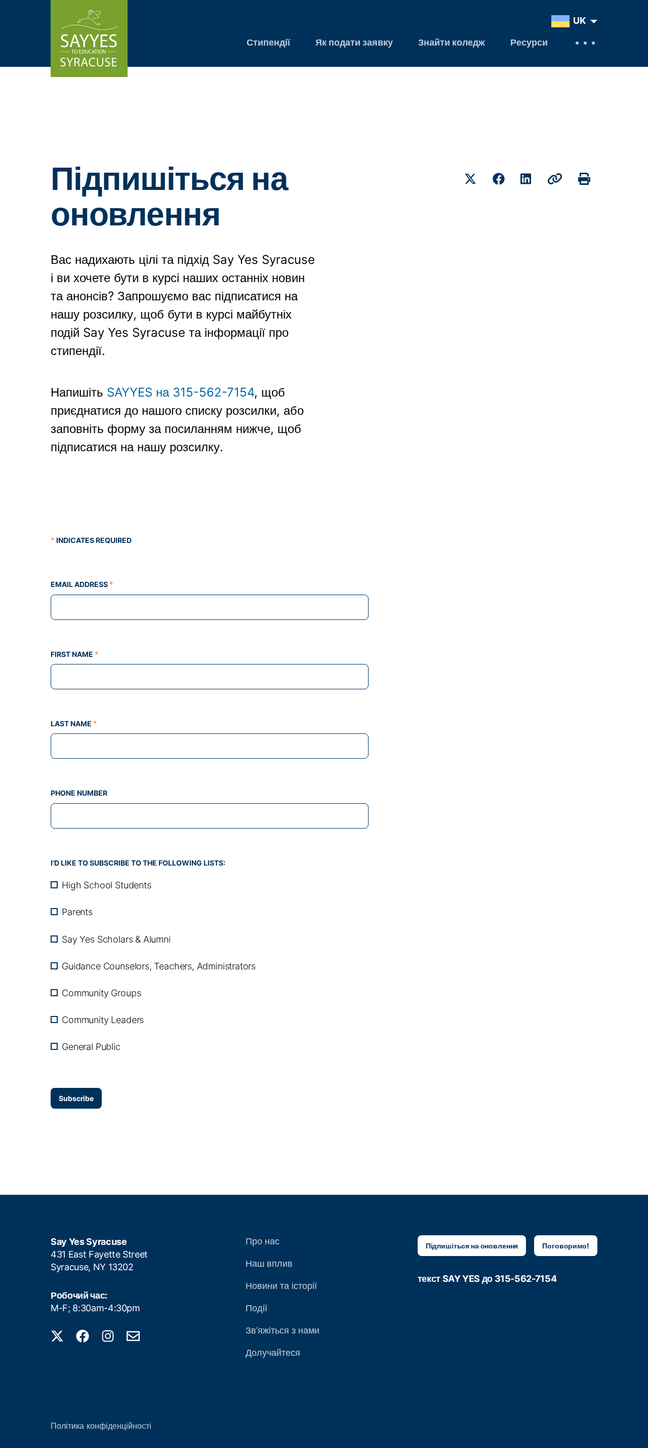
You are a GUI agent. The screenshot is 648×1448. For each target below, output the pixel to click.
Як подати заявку (354, 43)
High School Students (106, 885)
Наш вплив (269, 1263)
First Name (75, 654)
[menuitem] (571, 21)
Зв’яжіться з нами (282, 1330)
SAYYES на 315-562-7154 (180, 392)
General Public (91, 1046)
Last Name (74, 723)
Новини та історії (281, 1285)
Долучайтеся (273, 1352)
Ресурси (529, 43)
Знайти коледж (451, 43)
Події (256, 1308)
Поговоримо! (565, 1245)
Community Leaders (103, 1019)
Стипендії (268, 43)
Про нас (262, 1241)
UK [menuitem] (579, 20)
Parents (77, 912)
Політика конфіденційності (101, 1426)
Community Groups (101, 993)
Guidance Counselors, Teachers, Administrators (159, 966)
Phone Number (79, 793)
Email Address (82, 584)
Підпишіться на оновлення (472, 1245)
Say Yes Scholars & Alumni (116, 939)
